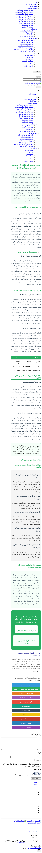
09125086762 (21, 842)
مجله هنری (29, 59)
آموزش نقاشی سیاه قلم (25, 46)
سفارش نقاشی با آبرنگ (25, 21)
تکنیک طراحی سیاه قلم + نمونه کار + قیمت (26, 689)
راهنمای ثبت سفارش (30, 806)
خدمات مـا (33, 53)
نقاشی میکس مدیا (26, 719)
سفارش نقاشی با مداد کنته (24, 17)
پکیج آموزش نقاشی (27, 32)
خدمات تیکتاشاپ (27, 61)
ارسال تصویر (29, 64)
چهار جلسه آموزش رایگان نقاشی (22, 49)
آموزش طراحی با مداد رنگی (24, 47)
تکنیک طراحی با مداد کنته (26, 697)
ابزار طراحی (29, 34)
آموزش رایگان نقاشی (26, 51)
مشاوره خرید (29, 55)
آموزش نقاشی (32, 38)
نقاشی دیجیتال (26, 714)
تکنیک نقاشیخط (26, 706)
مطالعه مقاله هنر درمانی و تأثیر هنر (29, 460)
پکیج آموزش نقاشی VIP (25, 40)
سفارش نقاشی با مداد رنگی (24, 12)
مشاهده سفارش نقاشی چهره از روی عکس (26, 642)
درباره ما (30, 63)
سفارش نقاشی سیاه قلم (25, 10)
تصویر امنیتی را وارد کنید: (23, 775)
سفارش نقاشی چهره (30, 4)
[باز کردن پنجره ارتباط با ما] (39, 850)
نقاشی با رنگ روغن (26, 723)
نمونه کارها (33, 6)
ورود (35, 94)
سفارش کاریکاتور (27, 27)
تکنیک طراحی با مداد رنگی (26, 693)
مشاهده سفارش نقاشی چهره (27, 252)
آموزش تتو (30, 57)
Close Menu (37, 72)
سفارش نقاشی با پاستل (25, 19)
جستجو (38, 77)
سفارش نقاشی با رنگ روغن (24, 14)
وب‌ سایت (38, 760)
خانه (36, 2)
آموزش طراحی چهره (26, 44)
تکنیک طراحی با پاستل (26, 702)
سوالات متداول (28, 66)
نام (39, 753)
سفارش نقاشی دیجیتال (25, 23)
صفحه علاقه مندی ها (34, 848)
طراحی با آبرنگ (26, 710)
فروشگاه (34, 29)
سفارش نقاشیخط (27, 25)
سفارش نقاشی (32, 8)
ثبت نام (31, 94)
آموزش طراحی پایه (27, 42)
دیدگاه (39, 749)
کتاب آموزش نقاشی (26, 31)
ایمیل (39, 756)
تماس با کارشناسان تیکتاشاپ (26, 630)
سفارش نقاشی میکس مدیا (24, 16)
